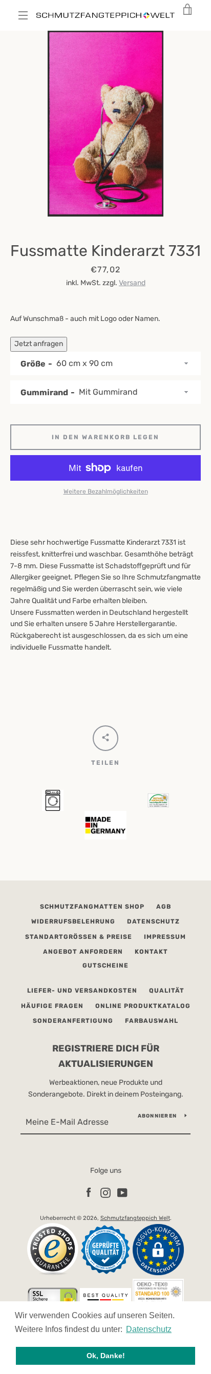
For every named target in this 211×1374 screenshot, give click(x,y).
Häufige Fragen (52, 1006)
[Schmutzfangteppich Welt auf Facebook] (88, 1192)
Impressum (165, 936)
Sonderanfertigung (73, 1020)
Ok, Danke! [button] (106, 1355)
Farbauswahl (151, 1020)
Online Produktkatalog (143, 1006)
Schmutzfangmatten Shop (92, 906)
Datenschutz (153, 921)
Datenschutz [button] (149, 1329)
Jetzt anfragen (38, 343)
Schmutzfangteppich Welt (135, 1218)
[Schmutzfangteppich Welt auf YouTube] (122, 1192)
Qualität (166, 990)
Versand (132, 282)
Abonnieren (157, 1116)
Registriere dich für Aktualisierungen (105, 1056)
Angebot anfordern (83, 951)
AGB (163, 906)
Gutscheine (105, 965)
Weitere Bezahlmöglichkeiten (106, 491)
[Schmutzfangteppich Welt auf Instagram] (105, 1192)
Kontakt (151, 951)
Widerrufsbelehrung (73, 921)
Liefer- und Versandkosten (82, 990)
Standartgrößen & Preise (78, 936)
